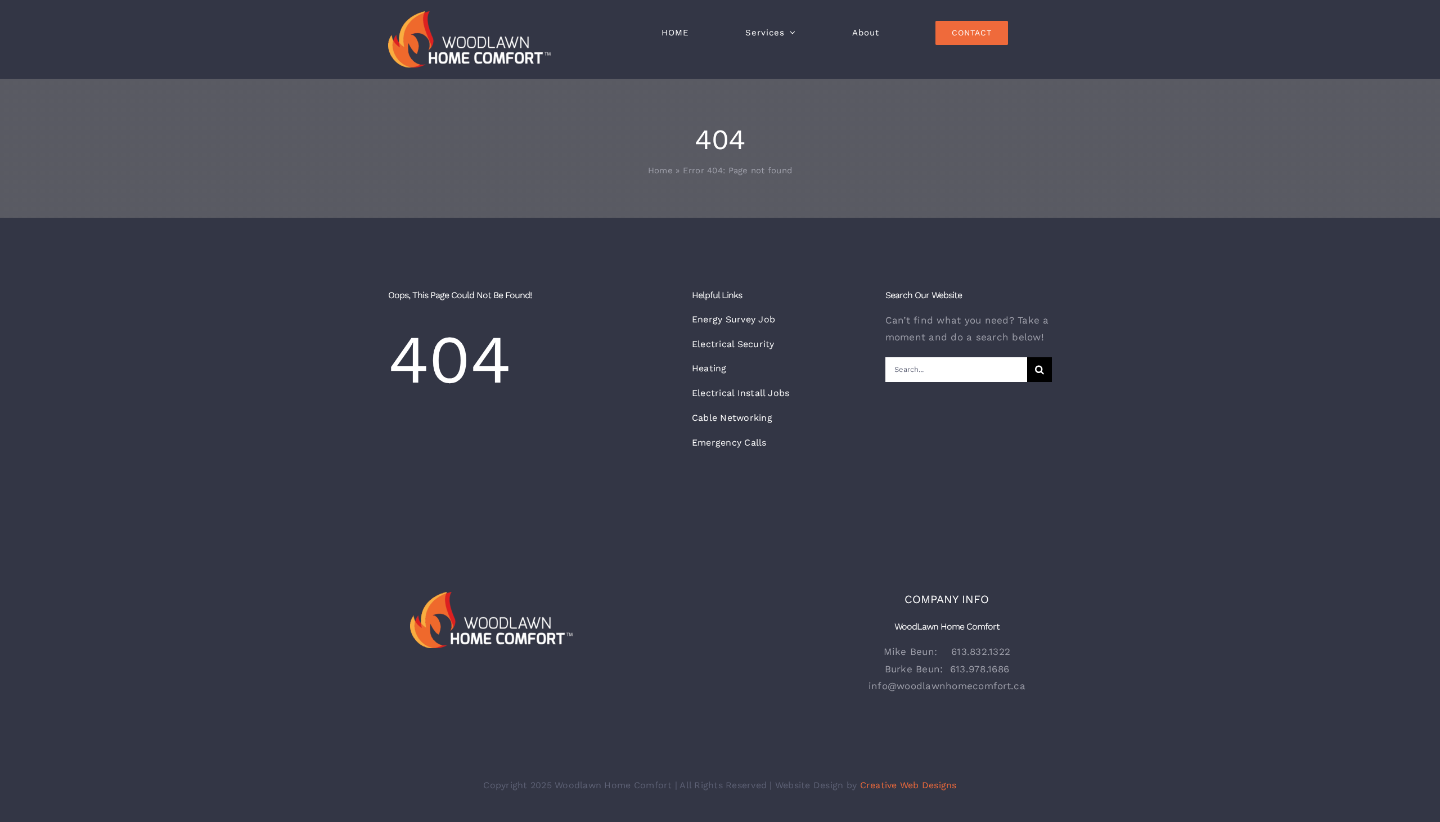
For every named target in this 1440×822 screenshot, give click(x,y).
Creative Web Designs (908, 785)
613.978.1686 (979, 669)
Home (660, 170)
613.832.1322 (980, 651)
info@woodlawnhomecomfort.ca (946, 685)
